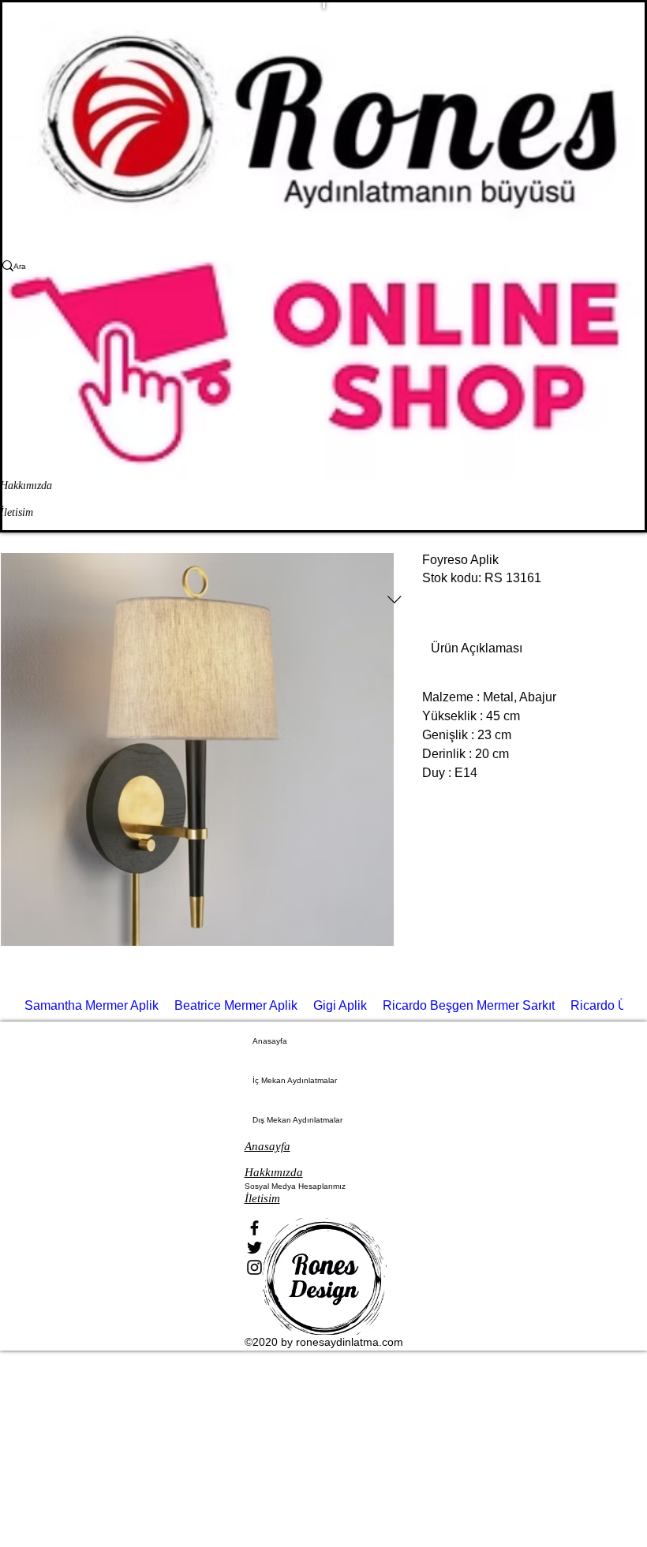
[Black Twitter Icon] (324, 1247)
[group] (323, 1010)
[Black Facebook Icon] (324, 1228)
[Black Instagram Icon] (324, 1267)
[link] (476, 648)
